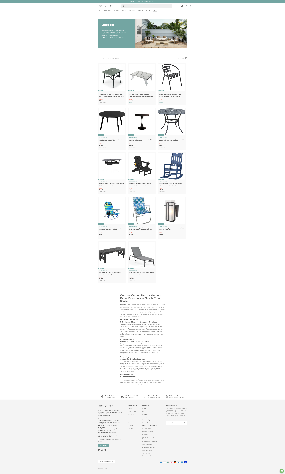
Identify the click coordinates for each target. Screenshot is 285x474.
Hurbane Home (104, 468)
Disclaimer (145, 434)
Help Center (103, 445)
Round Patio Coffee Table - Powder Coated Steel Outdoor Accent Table (111, 139)
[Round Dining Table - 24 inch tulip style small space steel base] (142, 121)
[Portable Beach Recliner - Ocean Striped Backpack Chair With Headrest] (112, 210)
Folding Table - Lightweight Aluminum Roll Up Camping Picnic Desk (111, 184)
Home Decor (131, 10)
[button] (190, 6)
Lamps (100, 10)
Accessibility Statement (148, 447)
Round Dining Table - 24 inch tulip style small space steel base (140, 139)
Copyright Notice (147, 450)
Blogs (143, 411)
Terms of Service (146, 422)
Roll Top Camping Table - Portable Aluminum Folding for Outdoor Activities (141, 95)
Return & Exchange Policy (149, 425)
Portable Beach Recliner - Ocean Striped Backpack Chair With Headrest (110, 228)
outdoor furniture (136, 331)
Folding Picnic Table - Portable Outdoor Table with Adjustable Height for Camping (111, 95)
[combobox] (146, 6)
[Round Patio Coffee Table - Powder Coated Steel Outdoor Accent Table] (112, 121)
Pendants (123, 10)
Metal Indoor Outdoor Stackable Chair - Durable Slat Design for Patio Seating (170, 95)
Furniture (148, 10)
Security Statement (147, 444)
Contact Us (145, 414)
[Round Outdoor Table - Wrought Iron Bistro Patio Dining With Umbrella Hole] (171, 121)
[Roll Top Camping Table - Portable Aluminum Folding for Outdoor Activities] (142, 77)
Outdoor (155, 10)
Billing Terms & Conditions (149, 441)
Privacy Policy (146, 420)
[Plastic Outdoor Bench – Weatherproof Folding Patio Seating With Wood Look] (112, 255)
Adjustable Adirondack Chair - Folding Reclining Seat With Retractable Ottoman (141, 184)
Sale (135, 1)
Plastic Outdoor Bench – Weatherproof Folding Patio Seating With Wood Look (110, 273)
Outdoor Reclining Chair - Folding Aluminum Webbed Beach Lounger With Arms (140, 228)
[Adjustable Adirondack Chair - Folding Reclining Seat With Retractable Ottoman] (142, 166)
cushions (144, 331)
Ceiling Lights (107, 10)
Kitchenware (140, 10)
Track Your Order (147, 456)
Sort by (109, 58)
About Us (144, 408)
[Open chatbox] (282, 471)
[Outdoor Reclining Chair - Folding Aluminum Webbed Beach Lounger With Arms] (142, 210)
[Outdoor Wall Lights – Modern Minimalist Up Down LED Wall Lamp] (171, 210)
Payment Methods (147, 431)
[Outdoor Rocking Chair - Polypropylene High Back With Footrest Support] (171, 166)
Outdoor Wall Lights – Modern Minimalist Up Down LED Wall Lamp (172, 228)
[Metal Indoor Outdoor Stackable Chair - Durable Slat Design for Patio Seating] (171, 77)
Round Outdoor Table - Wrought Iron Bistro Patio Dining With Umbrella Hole (171, 139)
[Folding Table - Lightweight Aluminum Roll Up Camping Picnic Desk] (112, 166)
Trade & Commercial (148, 417)
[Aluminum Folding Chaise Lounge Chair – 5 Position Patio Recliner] (142, 255)
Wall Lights (116, 10)
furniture (150, 314)
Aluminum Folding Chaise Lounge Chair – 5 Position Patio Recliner (141, 273)
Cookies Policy (146, 453)
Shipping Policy (146, 428)
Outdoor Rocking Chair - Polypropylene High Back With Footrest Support (170, 184)
